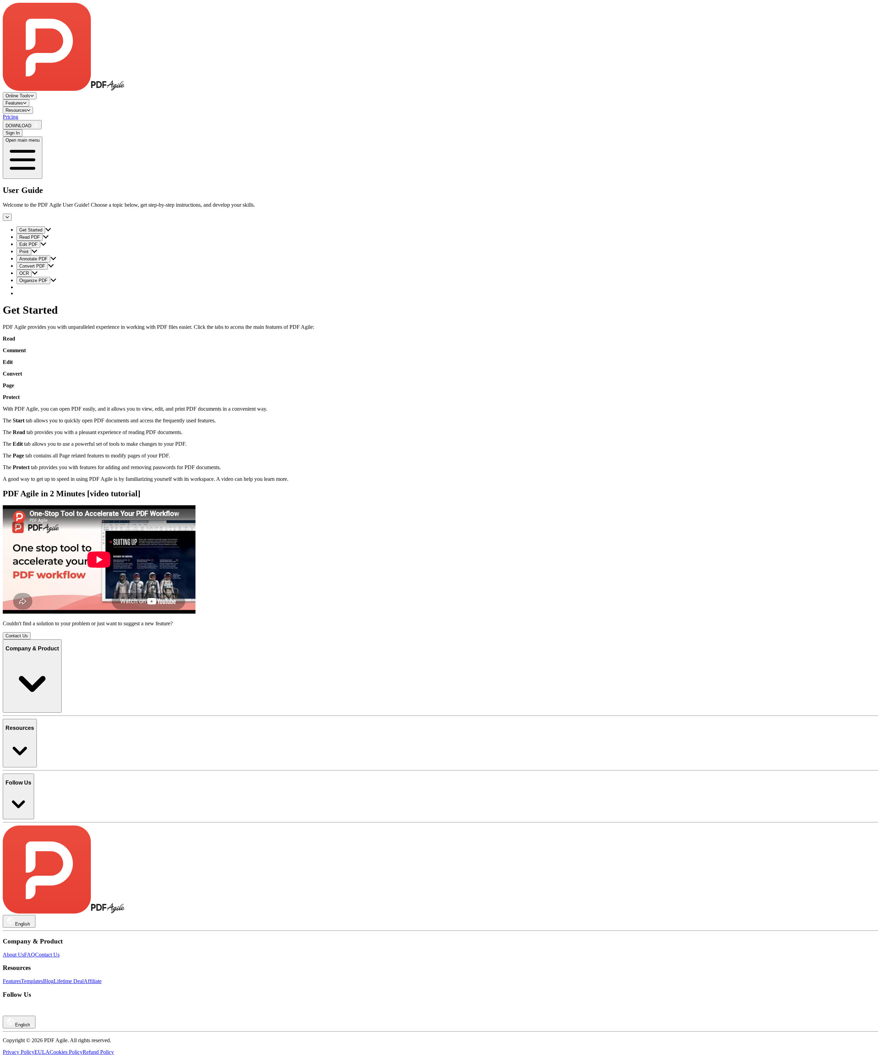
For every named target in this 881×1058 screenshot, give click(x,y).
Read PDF (29, 237)
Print (24, 251)
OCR (24, 273)
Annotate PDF (33, 258)
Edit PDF (28, 244)
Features (12, 981)
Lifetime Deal (69, 981)
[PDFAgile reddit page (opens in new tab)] (17, 1012)
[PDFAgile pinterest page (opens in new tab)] (56, 1012)
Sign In (13, 133)
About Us (13, 955)
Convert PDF (32, 266)
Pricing (10, 117)
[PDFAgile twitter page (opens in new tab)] (46, 1012)
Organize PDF (33, 280)
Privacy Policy (18, 1052)
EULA (42, 1052)
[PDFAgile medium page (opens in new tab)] (27, 1012)
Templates (32, 981)
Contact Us (17, 635)
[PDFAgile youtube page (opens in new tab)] (7, 1012)
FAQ (29, 955)
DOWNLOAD (19, 125)
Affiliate (93, 981)
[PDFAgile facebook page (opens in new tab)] (36, 1012)
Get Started (30, 230)
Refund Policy (98, 1052)
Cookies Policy (66, 1052)
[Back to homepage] (64, 89)
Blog (48, 981)
